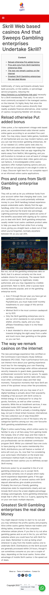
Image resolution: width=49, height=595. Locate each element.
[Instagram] (22, 575)
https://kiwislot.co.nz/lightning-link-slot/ (19, 94)
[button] (3, 18)
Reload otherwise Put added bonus (23, 62)
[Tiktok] (26, 575)
